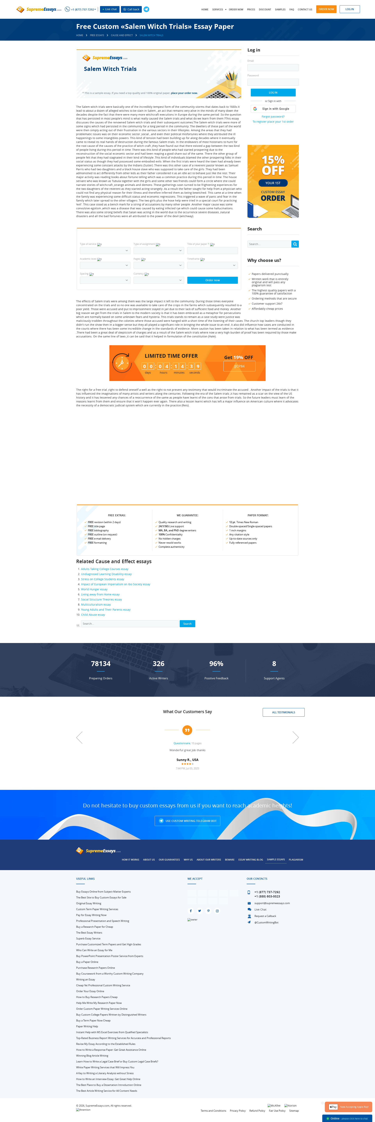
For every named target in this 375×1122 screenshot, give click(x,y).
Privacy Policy (238, 1110)
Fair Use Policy (277, 1110)
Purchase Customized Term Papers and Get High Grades (108, 944)
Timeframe (193, 258)
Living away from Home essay (100, 594)
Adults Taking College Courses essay (104, 569)
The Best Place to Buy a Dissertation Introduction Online (108, 1085)
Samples (280, 9)
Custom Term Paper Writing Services (97, 909)
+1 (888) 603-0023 (267, 896)
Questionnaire (182, 743)
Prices (251, 9)
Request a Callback (265, 916)
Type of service (88, 243)
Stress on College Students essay (102, 579)
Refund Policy (257, 1110)
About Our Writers (209, 859)
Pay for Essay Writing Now (91, 915)
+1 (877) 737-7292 (82, 9)
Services (217, 9)
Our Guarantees (169, 859)
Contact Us (305, 9)
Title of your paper (198, 243)
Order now (236, 9)
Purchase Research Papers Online (95, 967)
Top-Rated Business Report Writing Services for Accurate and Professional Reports (123, 1038)
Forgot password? (273, 116)
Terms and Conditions (213, 1110)
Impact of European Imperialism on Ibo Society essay (115, 584)
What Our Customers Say (187, 711)
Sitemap (294, 1110)
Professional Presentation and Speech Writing (102, 921)
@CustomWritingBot (266, 922)
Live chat (110, 9)
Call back (133, 9)
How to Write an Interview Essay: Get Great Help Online (108, 1079)
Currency (139, 273)
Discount (265, 9)
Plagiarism (296, 859)
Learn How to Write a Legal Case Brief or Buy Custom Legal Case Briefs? (117, 1061)
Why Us (188, 859)
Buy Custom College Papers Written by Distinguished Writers (111, 1014)
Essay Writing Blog (250, 859)
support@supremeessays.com (272, 903)
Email (250, 60)
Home (204, 9)
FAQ (291, 9)
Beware (230, 859)
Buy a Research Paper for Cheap (94, 926)
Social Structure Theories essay (101, 599)
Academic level (88, 258)
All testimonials (283, 712)
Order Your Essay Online (90, 991)
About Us (149, 859)
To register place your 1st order (273, 121)
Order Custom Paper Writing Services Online (101, 1009)
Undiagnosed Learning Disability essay (106, 574)
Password (253, 75)
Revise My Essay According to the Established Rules (105, 1044)
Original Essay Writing (88, 903)
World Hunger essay (94, 589)
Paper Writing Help (87, 1026)
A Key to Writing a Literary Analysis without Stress (105, 1073)
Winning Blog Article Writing (92, 1055)
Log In (273, 92)
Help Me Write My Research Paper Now (99, 1003)
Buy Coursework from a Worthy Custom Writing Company (110, 973)
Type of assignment (144, 243)
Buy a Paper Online (87, 962)
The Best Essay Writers (89, 932)
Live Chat (260, 909)
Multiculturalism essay (96, 604)
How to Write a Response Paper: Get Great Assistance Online (111, 1050)
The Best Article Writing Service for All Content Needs (106, 1091)
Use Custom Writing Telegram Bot (191, 821)
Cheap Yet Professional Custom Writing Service (103, 985)
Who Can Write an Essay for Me (94, 950)
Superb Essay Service (88, 938)
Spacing (84, 273)
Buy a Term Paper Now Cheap (93, 1020)
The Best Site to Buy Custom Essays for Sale (101, 897)
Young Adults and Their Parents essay (105, 609)
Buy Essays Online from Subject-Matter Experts (103, 891)
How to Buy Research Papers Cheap (97, 997)
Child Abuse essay (93, 614)
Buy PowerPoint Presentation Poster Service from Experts (109, 956)
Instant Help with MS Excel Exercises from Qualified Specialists (112, 1032)
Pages (137, 258)
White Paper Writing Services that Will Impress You (105, 1067)
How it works (130, 859)
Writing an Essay (85, 979)
